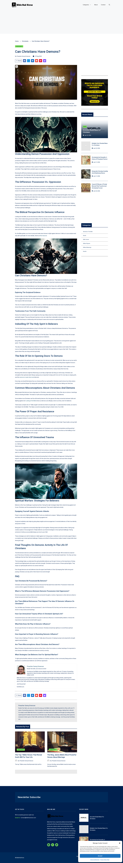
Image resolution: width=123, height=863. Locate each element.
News (84, 126)
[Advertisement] (61, 22)
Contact (103, 5)
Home (17, 41)
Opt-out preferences (94, 859)
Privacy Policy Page (104, 859)
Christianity (25, 41)
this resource (43, 235)
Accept (100, 856)
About (96, 5)
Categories (86, 5)
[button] (119, 843)
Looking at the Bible (31, 400)
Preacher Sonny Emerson (23, 56)
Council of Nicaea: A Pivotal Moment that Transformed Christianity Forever (99, 186)
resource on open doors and (26, 377)
